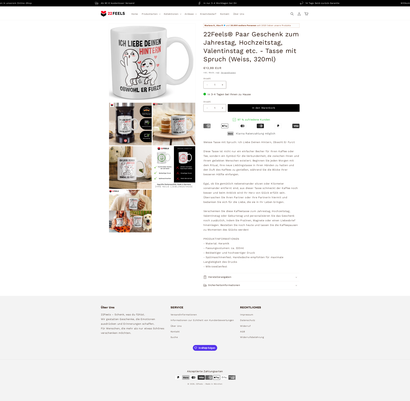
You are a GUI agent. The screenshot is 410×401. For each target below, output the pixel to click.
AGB (242, 331)
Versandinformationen (184, 314)
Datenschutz (247, 320)
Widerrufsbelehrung (252, 337)
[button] (151, 14)
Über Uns (176, 326)
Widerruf (245, 326)
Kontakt (175, 331)
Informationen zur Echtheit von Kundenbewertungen (202, 320)
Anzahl (207, 78)
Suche (174, 337)
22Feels (199, 384)
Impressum (246, 314)
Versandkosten (228, 73)
